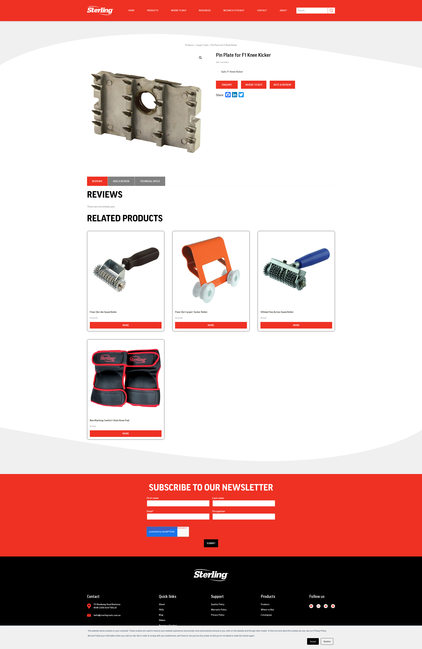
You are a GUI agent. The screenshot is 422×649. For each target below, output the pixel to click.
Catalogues (266, 615)
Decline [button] (327, 641)
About (283, 10)
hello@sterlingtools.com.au (107, 615)
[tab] (97, 181)
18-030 (263, 318)
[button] (200, 58)
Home (131, 10)
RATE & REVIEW (282, 84)
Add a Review (121, 181)
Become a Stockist (233, 10)
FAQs (161, 610)
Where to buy (178, 10)
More (125, 325)
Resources (205, 10)
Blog (161, 615)
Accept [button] (313, 641)
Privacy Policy (217, 615)
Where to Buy (267, 610)
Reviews (97, 181)
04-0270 (94, 318)
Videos (162, 620)
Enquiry (227, 84)
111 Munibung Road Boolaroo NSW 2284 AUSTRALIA (107, 606)
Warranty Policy (218, 610)
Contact (262, 10)
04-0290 (179, 318)
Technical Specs (150, 181)
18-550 (93, 426)
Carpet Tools (202, 45)
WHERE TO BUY (253, 84)
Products (152, 10)
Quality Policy (217, 604)
